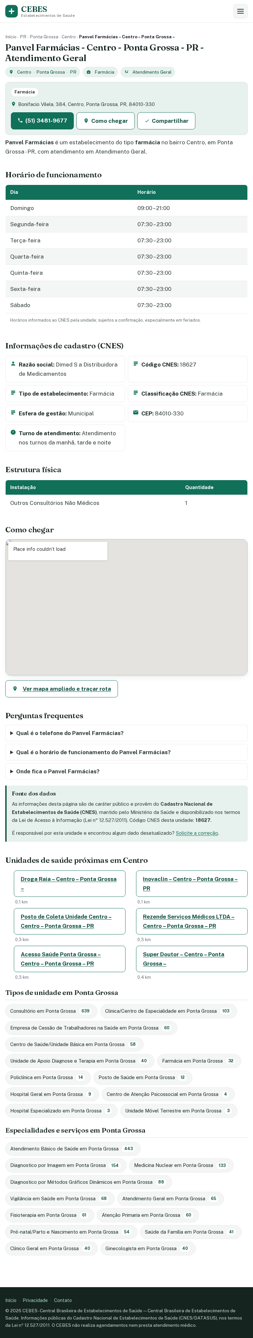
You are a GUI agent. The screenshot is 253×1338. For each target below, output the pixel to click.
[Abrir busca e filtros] (240, 11)
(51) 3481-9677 (46, 120)
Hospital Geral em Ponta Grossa (50, 1094)
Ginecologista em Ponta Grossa (146, 1248)
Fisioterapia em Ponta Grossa (48, 1215)
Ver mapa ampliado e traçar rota (67, 689)
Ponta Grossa (44, 36)
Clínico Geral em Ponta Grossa (50, 1248)
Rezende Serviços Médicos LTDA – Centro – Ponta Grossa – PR (189, 921)
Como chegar (109, 121)
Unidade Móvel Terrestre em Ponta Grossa (177, 1110)
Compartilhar (170, 121)
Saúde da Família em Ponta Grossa (189, 1232)
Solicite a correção (197, 833)
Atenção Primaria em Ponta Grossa (146, 1215)
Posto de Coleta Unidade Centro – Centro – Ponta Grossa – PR (66, 921)
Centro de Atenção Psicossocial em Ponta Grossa (167, 1094)
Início (10, 36)
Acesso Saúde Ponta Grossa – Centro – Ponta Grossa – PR (61, 959)
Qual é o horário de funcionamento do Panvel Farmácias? (93, 752)
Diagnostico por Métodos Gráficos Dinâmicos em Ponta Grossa (87, 1182)
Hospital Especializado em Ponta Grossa (60, 1110)
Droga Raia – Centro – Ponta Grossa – (69, 884)
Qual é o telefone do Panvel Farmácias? (70, 733)
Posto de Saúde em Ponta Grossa (141, 1077)
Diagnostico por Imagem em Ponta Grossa (64, 1165)
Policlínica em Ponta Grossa (46, 1077)
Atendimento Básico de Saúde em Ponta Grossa (71, 1148)
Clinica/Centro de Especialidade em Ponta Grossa (167, 1011)
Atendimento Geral (152, 72)
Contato (63, 1300)
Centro (69, 36)
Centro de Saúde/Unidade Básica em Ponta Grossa (73, 1044)
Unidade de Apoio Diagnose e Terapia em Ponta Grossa (78, 1061)
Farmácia (104, 72)
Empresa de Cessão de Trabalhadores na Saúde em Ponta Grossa (89, 1028)
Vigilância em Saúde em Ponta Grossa (58, 1198)
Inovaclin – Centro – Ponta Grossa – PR (190, 884)
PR (23, 36)
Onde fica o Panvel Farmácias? (57, 771)
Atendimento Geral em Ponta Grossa (169, 1198)
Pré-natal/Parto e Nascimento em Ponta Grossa (69, 1232)
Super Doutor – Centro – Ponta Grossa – (183, 959)
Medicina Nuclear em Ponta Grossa (180, 1165)
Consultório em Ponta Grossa (50, 1011)
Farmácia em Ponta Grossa (197, 1061)
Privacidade (35, 1300)
